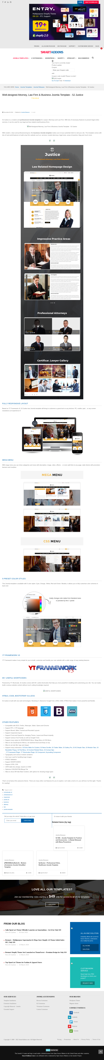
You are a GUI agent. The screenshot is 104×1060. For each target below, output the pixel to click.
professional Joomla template (30, 120)
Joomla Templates (26, 87)
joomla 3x (6, 799)
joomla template (8, 809)
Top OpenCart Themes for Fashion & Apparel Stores (23, 962)
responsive (7, 797)
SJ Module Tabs (91, 747)
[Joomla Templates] (52, 52)
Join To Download (91, 2)
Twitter (75, 1022)
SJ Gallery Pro (67, 747)
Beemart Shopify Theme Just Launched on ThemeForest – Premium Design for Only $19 (36, 952)
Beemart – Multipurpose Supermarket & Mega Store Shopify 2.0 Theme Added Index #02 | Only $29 (34, 941)
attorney (6, 804)
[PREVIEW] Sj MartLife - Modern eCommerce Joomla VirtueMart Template (15, 865)
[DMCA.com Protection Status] (52, 1050)
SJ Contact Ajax (49, 750)
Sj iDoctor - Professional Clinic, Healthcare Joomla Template (49, 864)
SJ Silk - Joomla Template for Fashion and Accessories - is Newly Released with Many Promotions (69, 840)
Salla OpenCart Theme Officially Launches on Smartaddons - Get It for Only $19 (33, 930)
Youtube (75, 1031)
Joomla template (10, 583)
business (6, 802)
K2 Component (40, 752)
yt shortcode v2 (8, 792)
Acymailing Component (53, 752)
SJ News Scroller (45, 747)
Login (80, 2)
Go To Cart (55, 80)
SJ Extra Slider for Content (31, 747)
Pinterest (74, 1026)
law (5, 807)
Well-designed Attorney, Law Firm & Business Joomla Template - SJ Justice (42, 94)
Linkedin (74, 1017)
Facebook (76, 1012)
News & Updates (10, 932)
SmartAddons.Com (28, 1056)
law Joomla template (34, 408)
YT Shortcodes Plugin (28, 752)
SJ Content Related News (35, 750)
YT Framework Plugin (13, 752)
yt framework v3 (8, 794)
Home (17, 87)
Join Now (52, 904)
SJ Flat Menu (21, 750)
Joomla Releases (38, 87)
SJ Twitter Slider (57, 747)
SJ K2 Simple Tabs (79, 747)
